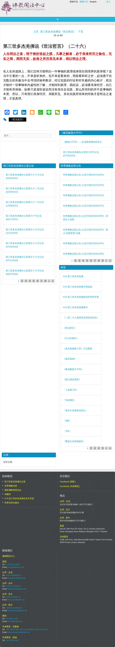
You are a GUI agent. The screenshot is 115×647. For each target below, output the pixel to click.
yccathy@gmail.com (16, 567)
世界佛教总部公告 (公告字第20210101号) (83, 195)
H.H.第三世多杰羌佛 (73, 276)
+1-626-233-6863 (13, 564)
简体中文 (74, 1)
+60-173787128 (12, 629)
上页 (35, 31)
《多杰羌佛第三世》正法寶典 (77, 348)
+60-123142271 (41, 629)
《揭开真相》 (70, 359)
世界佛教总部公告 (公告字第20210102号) (83, 185)
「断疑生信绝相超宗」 (74, 441)
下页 (80, 31)
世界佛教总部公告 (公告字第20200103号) (83, 253)
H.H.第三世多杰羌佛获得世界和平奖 (81, 297)
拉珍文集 (7, 462)
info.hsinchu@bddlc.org (17, 611)
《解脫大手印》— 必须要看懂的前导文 (82, 142)
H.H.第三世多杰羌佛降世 (75, 307)
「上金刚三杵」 (71, 390)
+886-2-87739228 (13, 586)
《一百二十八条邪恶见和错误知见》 (81, 317)
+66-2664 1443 (12, 619)
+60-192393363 (12, 640)
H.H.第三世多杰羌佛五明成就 (77, 286)
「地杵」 (67, 420)
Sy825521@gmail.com (17, 589)
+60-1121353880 (27, 629)
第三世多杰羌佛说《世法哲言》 (58, 31)
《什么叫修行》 (71, 338)
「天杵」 (67, 431)
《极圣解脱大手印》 (73, 369)
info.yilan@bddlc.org (16, 600)
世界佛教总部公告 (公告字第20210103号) (83, 174)
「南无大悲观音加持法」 (75, 410)
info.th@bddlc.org (15, 621)
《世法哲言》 (17, 119)
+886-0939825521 (13, 575)
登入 (108, 1)
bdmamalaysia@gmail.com (19, 632)
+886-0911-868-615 (14, 608)
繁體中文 (84, 1)
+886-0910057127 (13, 597)
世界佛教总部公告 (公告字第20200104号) (83, 243)
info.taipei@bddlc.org (16, 578)
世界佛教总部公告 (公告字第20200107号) (83, 205)
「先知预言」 (70, 400)
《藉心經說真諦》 (72, 379)
